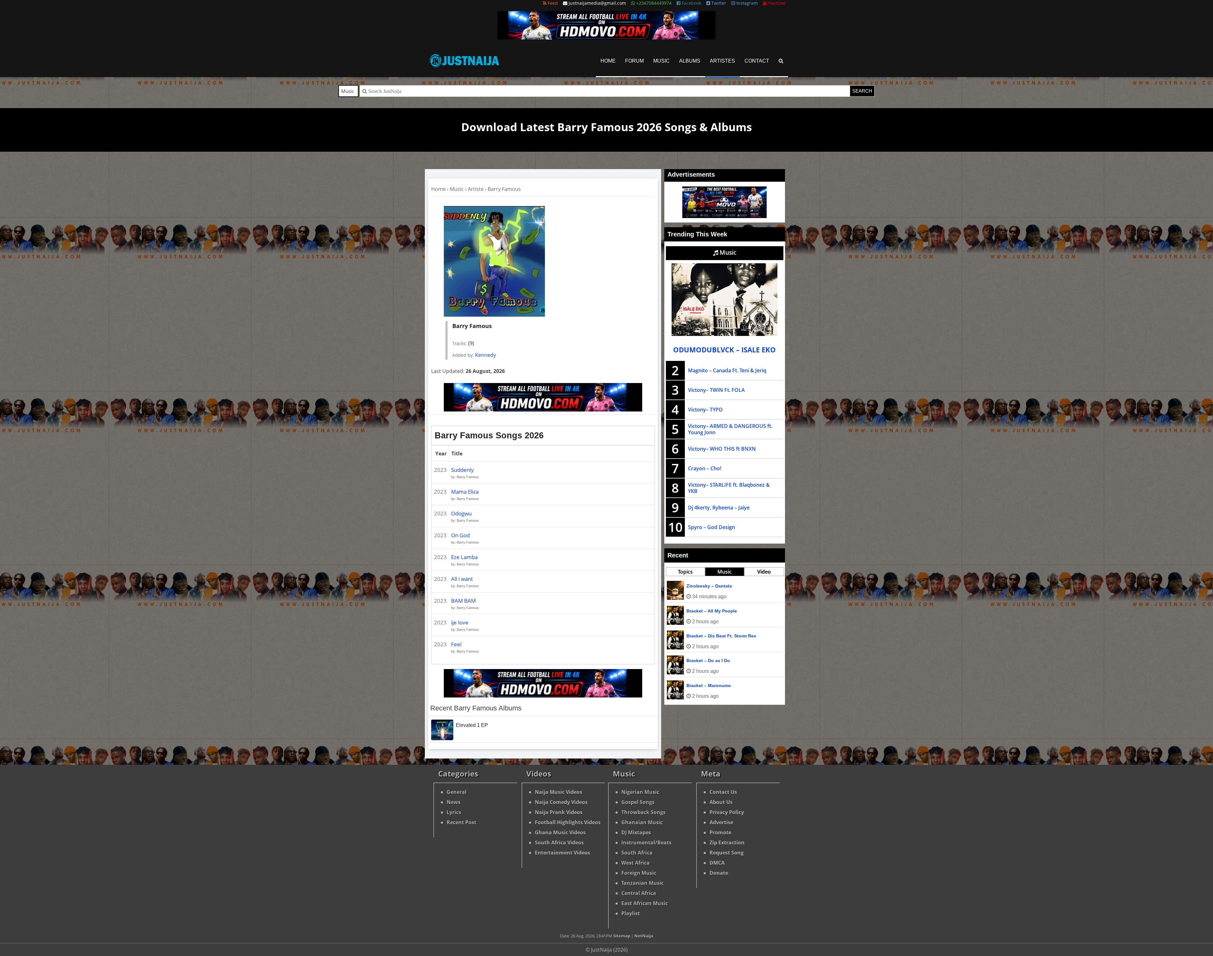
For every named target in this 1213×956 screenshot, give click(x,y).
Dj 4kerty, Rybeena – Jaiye (719, 507)
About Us (721, 802)
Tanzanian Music (642, 883)
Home (608, 61)
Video (764, 572)
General (457, 792)
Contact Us (723, 792)
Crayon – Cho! (704, 468)
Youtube (776, 3)
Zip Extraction (727, 842)
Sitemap (621, 936)
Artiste (476, 189)
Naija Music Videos (558, 792)
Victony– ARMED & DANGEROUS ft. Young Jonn (730, 429)
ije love (459, 622)
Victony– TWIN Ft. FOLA (716, 390)
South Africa (637, 852)
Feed (552, 3)
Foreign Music (638, 872)
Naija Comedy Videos (561, 802)
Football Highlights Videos (567, 822)
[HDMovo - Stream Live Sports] (606, 37)
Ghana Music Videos (560, 832)
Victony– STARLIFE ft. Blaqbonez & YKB (729, 488)
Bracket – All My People (711, 610)
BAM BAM (463, 600)
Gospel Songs (638, 802)
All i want (462, 578)
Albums (689, 61)
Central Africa (638, 893)
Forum (634, 61)
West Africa (635, 862)
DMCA (717, 862)
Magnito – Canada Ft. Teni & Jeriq (727, 370)
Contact (757, 61)
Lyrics (454, 812)
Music (661, 61)
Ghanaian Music (642, 822)
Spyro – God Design (711, 527)
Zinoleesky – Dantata (709, 585)
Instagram (746, 3)
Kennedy (485, 354)
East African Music (644, 903)
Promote (720, 832)
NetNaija (643, 936)
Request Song (726, 852)
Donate (718, 872)
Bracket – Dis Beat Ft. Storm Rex (721, 635)
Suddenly (462, 469)
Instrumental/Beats (646, 842)
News (454, 802)
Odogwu (461, 513)
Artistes (722, 61)
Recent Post (461, 822)
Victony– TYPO (705, 409)
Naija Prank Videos (558, 812)
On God (460, 535)
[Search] (781, 61)
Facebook (690, 3)
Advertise (721, 822)
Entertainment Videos (562, 852)
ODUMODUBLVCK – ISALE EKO (724, 350)
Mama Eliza (465, 491)
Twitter (718, 3)
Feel (456, 644)
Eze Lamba (464, 557)
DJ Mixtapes (636, 832)
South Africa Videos (559, 842)
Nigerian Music (640, 792)
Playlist (630, 913)
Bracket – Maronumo (708, 685)
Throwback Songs (643, 812)
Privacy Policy (726, 812)
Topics (685, 572)
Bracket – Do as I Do (708, 660)
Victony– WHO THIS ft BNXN (722, 448)
